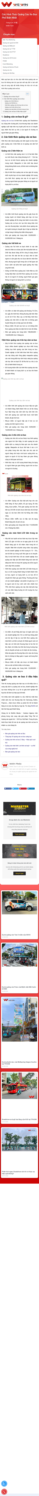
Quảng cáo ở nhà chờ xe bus (13, 107)
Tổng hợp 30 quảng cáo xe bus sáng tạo (18, 737)
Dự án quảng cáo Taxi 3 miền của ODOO (16, 935)
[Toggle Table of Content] (26, 93)
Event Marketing (8, 64)
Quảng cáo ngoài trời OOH (10, 43)
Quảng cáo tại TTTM (9, 49)
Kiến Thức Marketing (9, 40)
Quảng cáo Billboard (9, 46)
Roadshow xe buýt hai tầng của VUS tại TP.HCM (19, 1119)
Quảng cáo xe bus (7, 121)
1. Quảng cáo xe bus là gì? (10, 96)
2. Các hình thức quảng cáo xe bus (13, 99)
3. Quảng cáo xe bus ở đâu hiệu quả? (14, 111)
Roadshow (6, 55)
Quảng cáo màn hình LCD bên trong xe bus (17, 109)
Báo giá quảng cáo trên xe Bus (15, 733)
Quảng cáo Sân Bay (8, 73)
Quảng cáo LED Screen (9, 58)
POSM (5, 61)
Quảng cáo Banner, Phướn (10, 67)
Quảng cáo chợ (7, 70)
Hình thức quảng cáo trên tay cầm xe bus (16, 105)
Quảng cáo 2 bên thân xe (11, 101)
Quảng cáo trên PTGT (9, 52)
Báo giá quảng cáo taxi (12, 752)
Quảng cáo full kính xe (11, 103)
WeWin (33, 706)
